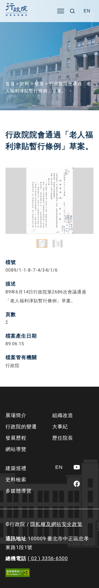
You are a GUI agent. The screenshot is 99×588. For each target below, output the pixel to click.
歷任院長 (62, 438)
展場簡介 (16, 415)
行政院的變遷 (21, 426)
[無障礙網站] (18, 572)
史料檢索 (16, 479)
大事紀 (60, 426)
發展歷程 (16, 438)
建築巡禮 (16, 468)
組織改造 (62, 415)
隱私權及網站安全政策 (56, 524)
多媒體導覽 (19, 491)
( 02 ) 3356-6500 (48, 558)
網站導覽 (16, 449)
